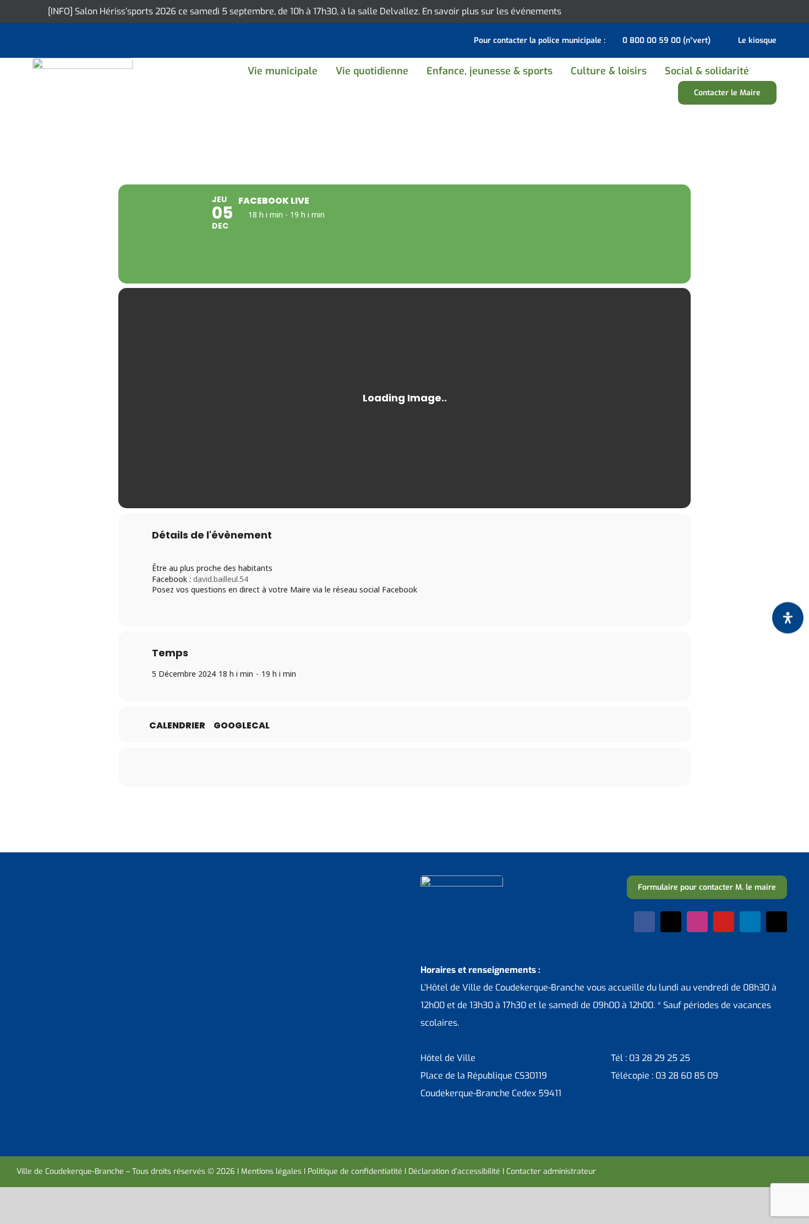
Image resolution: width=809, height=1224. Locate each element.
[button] (770, 71)
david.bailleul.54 (220, 579)
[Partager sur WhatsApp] (418, 767)
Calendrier (177, 725)
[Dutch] (23, 39)
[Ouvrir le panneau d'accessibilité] (787, 617)
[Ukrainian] (66, 39)
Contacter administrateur (551, 1171)
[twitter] (670, 921)
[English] (37, 39)
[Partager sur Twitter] (363, 767)
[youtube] (723, 921)
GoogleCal (242, 725)
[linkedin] (750, 921)
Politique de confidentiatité (355, 1171)
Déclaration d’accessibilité (454, 1171)
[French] (51, 39)
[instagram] (697, 921)
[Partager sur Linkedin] (390, 767)
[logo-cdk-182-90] (82, 62)
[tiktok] (776, 921)
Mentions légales (271, 1171)
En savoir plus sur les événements (491, 11)
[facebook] (644, 921)
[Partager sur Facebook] (335, 767)
